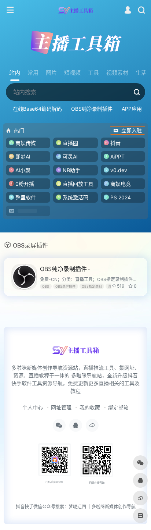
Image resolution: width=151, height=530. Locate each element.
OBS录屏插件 (65, 286)
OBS (45, 286)
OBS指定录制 (92, 286)
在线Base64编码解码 (37, 109)
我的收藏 (90, 407)
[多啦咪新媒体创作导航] (76, 10)
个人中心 (32, 407)
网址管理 (61, 407)
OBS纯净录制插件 (92, 109)
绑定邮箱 (118, 407)
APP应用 (132, 109)
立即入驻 (131, 130)
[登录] (128, 11)
